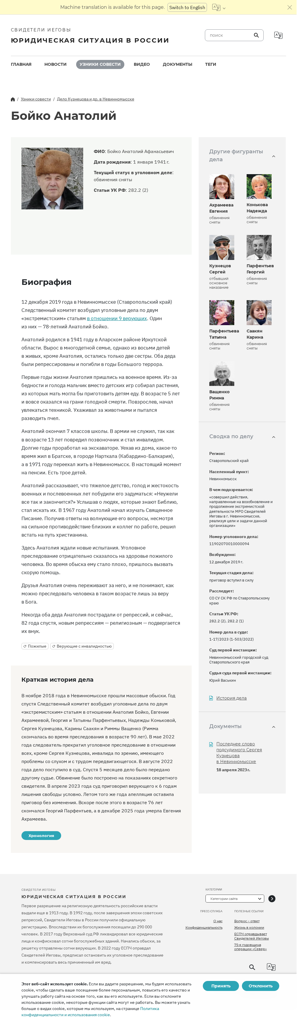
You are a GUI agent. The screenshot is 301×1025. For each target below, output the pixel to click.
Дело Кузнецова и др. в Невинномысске (95, 99)
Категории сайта (224, 899)
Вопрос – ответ (247, 921)
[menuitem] (21, 64)
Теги (210, 64)
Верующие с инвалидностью (84, 646)
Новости (55, 64)
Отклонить (260, 986)
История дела (231, 698)
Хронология (41, 835)
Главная (21, 64)
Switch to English (187, 7)
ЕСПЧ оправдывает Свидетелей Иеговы (251, 936)
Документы (177, 64)
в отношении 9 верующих (117, 318)
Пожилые (37, 646)
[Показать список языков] (218, 7)
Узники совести (100, 64)
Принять (220, 986)
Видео (142, 64)
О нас (218, 921)
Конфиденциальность (204, 927)
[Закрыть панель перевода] (290, 7)
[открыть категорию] (271, 899)
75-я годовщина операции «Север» (250, 947)
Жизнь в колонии (249, 927)
